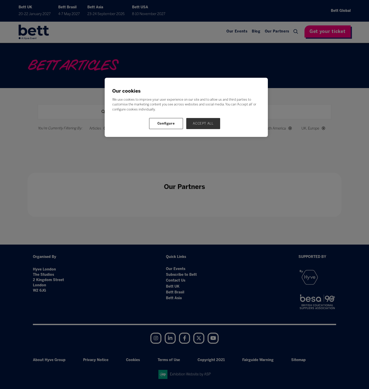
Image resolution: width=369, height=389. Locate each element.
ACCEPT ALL (203, 123)
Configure (166, 123)
